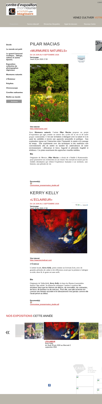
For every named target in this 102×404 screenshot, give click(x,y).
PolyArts (9, 83)
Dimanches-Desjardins (52, 24)
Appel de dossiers (70, 24)
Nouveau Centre (90, 24)
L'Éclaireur (10, 79)
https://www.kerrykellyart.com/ (41, 260)
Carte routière (45, 381)
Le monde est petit (14, 49)
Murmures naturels (14, 74)
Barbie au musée (13, 97)
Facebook (43, 386)
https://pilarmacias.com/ (38, 129)
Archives (14, 101)
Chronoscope (12, 88)
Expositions (14, 24)
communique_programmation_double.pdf (44, 185)
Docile (9, 45)
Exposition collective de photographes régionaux (12, 67)
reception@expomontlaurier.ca (51, 379)
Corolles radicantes (14, 92)
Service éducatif (33, 24)
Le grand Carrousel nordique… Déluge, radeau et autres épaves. (14, 57)
